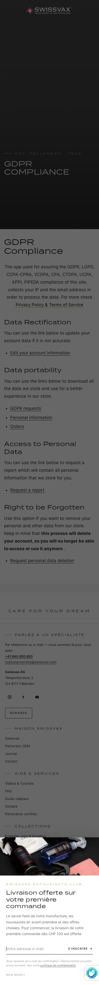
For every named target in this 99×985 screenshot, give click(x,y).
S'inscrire (78, 948)
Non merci (15, 975)
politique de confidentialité (58, 965)
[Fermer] (90, 846)
